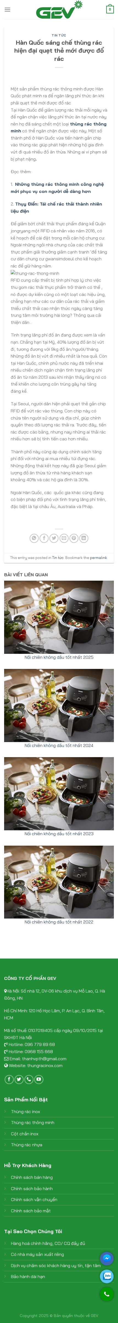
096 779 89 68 (40, 1044)
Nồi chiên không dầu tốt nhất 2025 (59, 657)
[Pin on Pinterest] (73, 538)
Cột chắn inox (24, 1133)
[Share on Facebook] (44, 538)
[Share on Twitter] (53, 538)
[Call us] (28, 1079)
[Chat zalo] (107, 1276)
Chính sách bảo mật (31, 1210)
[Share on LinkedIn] (83, 538)
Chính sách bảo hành (32, 1188)
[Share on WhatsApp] (34, 538)
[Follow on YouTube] (38, 1079)
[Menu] (7, 9)
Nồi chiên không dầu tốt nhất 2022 (59, 922)
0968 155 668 (39, 1051)
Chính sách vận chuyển (34, 1199)
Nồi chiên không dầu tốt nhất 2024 (59, 745)
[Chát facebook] (107, 1258)
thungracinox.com (45, 1065)
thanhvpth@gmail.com (44, 1058)
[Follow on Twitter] (19, 1079)
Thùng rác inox (25, 1111)
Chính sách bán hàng (32, 1177)
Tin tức (59, 35)
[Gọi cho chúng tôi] (107, 1296)
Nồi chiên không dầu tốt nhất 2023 (59, 833)
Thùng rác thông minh (32, 1122)
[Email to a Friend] (64, 538)
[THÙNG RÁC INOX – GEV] (59, 9)
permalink (98, 557)
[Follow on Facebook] (9, 1079)
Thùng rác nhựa (26, 1144)
